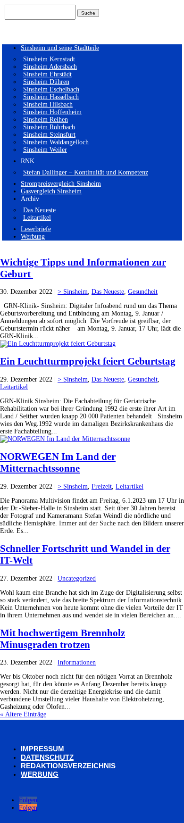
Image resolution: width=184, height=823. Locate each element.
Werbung (33, 236)
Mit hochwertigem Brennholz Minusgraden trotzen (62, 638)
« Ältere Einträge (23, 714)
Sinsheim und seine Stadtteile (60, 47)
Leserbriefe (36, 229)
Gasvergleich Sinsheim (51, 191)
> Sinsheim (73, 291)
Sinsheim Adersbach (50, 66)
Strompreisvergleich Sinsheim (61, 183)
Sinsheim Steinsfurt (49, 134)
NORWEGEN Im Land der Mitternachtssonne (58, 462)
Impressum (42, 749)
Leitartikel (37, 217)
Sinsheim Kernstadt (49, 59)
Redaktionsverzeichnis (68, 766)
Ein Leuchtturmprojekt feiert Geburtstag (88, 361)
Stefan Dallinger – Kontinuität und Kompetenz (85, 172)
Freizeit (102, 486)
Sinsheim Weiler (45, 149)
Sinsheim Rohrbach (49, 127)
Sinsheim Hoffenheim (52, 112)
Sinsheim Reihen (45, 119)
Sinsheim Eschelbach (51, 89)
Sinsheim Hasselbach (51, 96)
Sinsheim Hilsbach (48, 104)
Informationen (77, 662)
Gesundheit (143, 291)
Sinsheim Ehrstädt (47, 74)
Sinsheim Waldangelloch (56, 142)
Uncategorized (77, 578)
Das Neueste (39, 210)
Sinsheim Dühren (46, 81)
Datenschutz (47, 757)
